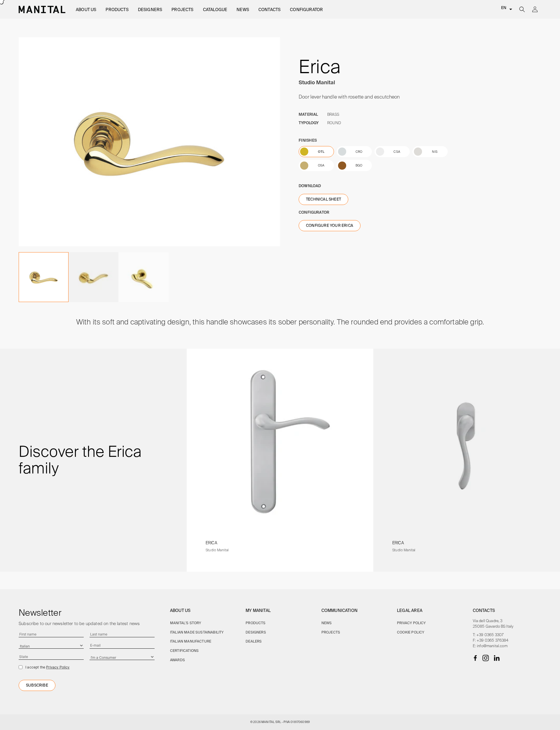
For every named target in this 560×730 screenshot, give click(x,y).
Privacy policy (411, 623)
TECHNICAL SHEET (323, 199)
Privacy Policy (57, 667)
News (326, 623)
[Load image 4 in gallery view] (143, 277)
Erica (211, 543)
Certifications (184, 650)
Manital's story (185, 623)
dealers (254, 641)
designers (256, 632)
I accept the (47, 667)
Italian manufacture (190, 641)
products (255, 623)
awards (177, 660)
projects (330, 632)
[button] (86, 9)
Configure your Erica (329, 225)
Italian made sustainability (197, 632)
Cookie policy (410, 632)
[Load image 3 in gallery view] (93, 277)
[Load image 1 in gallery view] (44, 277)
